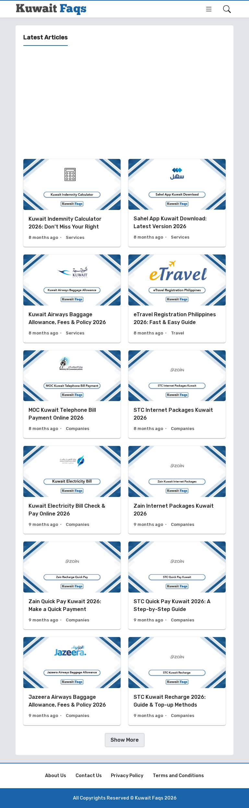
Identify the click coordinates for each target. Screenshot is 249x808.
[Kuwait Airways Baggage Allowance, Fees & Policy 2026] (72, 298)
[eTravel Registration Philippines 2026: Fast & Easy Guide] (177, 298)
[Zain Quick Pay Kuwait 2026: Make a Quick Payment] (72, 585)
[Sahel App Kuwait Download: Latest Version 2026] (177, 203)
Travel (177, 333)
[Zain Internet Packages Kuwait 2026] (177, 490)
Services (75, 237)
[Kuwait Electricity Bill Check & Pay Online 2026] (72, 490)
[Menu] (208, 9)
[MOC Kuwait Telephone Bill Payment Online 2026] (72, 394)
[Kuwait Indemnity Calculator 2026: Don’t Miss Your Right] (72, 203)
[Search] (226, 9)
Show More (125, 740)
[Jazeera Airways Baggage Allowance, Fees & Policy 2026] (72, 681)
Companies (77, 428)
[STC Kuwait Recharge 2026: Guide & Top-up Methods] (177, 681)
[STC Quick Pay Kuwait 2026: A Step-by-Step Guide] (177, 585)
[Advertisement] (124, 102)
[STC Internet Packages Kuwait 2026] (177, 394)
